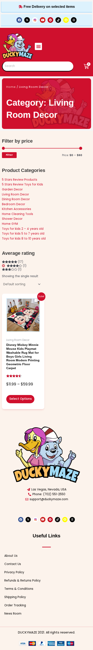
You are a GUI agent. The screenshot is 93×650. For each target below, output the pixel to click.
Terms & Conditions (18, 589)
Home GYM (10, 224)
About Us (11, 556)
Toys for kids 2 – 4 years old (22, 229)
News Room (12, 614)
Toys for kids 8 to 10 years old (24, 239)
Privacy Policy (14, 572)
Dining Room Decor (16, 199)
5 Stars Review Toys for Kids (22, 184)
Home (11, 87)
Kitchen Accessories (16, 209)
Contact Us (12, 564)
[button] (38, 46)
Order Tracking (15, 605)
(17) (13, 262)
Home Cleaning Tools (17, 214)
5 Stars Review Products (19, 180)
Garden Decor (12, 189)
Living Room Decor (15, 194)
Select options (20, 399)
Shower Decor (12, 219)
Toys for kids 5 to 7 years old (23, 234)
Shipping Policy (15, 597)
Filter (9, 155)
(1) (17, 266)
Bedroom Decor (13, 204)
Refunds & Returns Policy (22, 580)
